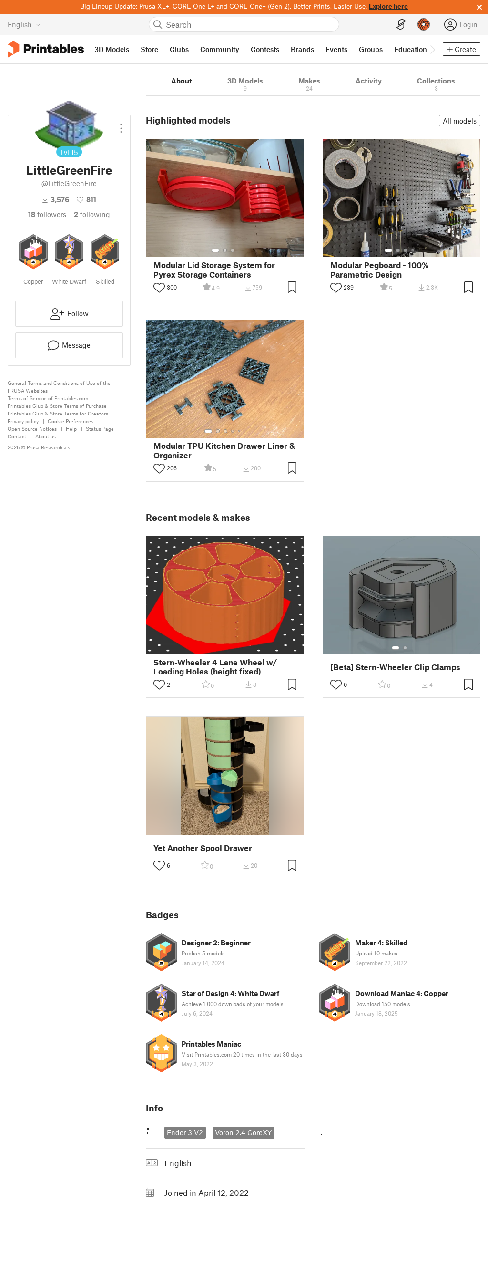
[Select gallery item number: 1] (215, 250)
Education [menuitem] (410, 49)
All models (460, 120)
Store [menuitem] (149, 49)
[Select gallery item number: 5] (240, 431)
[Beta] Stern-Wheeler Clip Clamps (395, 667)
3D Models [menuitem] (111, 49)
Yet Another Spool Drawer (202, 847)
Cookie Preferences (70, 421)
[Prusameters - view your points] (423, 24)
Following (92, 214)
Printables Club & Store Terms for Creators (58, 413)
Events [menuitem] (336, 49)
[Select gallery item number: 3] (232, 250)
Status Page (100, 428)
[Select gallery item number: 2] (225, 250)
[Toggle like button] (159, 287)
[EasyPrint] (401, 24)
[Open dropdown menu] (121, 124)
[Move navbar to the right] (432, 49)
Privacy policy (23, 421)
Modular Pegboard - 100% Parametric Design (379, 269)
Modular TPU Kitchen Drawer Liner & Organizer (224, 450)
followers (47, 214)
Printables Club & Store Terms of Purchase (57, 406)
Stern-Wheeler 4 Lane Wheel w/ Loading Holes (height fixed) (215, 667)
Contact (17, 436)
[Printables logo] (46, 49)
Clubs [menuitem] (179, 49)
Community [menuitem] (219, 49)
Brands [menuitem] (302, 49)
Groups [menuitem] (371, 49)
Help (71, 428)
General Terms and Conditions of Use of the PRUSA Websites (59, 387)
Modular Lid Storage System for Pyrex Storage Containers (214, 269)
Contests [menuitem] (265, 49)
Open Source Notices (32, 428)
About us (45, 436)
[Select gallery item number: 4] (413, 250)
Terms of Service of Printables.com (48, 398)
